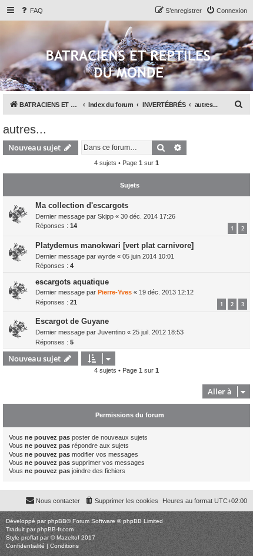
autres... (24, 129)
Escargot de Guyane (72, 321)
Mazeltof (67, 537)
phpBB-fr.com (55, 529)
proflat (29, 537)
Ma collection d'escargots (81, 205)
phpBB (57, 521)
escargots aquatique (72, 281)
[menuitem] (31, 11)
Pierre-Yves (115, 292)
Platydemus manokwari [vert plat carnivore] (114, 245)
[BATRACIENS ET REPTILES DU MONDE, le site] (128, 65)
